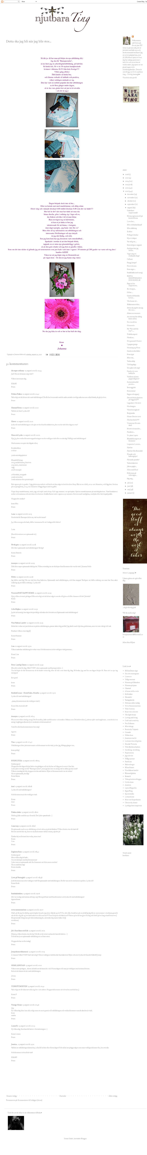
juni (128, 486)
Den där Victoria (131, 744)
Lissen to (128, 677)
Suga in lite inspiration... (132, 284)
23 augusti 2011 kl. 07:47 (23, 742)
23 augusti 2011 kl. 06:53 (26, 716)
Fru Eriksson (129, 723)
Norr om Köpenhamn (133, 800)
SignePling (129, 791)
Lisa (12, 646)
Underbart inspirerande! (132, 212)
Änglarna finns (16, 852)
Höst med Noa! (132, 470)
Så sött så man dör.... (134, 429)
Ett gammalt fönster (134, 341)
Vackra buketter (132, 463)
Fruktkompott (132, 334)
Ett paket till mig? (133, 368)
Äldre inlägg (113, 1096)
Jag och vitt (129, 756)
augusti (130, 208)
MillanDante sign (131, 671)
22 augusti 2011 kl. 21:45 (30, 394)
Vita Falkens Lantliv (18, 623)
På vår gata (15, 545)
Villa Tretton (130, 709)
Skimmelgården (130, 773)
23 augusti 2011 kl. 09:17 (35, 910)
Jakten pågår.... (132, 466)
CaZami (130, 259)
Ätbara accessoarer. (133, 313)
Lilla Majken (16, 609)
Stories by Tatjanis (131, 729)
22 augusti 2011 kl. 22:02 (31, 435)
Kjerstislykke (129, 794)
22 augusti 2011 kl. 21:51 (30, 408)
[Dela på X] (55, 355)
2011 (127, 191)
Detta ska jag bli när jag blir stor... (135, 309)
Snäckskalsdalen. (17, 894)
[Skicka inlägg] (46, 354)
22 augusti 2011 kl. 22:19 (26, 563)
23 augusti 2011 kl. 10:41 (36, 986)
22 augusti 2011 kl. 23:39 (35, 665)
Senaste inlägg (12, 1096)
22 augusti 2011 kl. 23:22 (23, 646)
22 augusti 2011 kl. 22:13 (24, 514)
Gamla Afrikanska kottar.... (133, 297)
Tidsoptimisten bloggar (133, 779)
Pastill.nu (128, 762)
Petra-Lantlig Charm (18, 665)
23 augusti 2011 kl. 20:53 (27, 1026)
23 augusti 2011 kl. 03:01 (48, 693)
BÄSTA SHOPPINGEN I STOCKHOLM (134, 278)
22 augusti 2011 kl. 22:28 (24, 577)
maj (128, 489)
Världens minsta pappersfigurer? (133, 378)
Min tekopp (129, 726)
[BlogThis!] (53, 355)
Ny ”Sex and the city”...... (132, 330)
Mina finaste (129, 767)
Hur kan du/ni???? (133, 420)
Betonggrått (131, 387)
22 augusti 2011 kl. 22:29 (43, 593)
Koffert (129, 232)
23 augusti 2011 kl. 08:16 (27, 826)
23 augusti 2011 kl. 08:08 (23, 786)
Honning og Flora (133, 348)
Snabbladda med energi (135, 273)
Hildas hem (129, 735)
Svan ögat (130, 354)
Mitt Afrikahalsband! (134, 225)
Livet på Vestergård (18, 877)
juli (128, 483)
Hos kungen (131, 406)
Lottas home (129, 797)
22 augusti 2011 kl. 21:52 (25, 421)
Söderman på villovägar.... (132, 474)
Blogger (84, 1139)
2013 (127, 185)
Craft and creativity (132, 721)
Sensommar (131, 391)
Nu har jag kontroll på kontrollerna (135, 217)
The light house (130, 715)
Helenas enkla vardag (132, 703)
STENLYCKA (16, 761)
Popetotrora (129, 753)
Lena (13, 514)
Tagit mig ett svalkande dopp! (133, 255)
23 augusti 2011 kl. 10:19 (37, 952)
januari (130, 493)
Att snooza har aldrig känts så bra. (134, 318)
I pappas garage (132, 344)
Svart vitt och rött (131, 712)
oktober (130, 201)
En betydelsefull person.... (132, 383)
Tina (13, 742)
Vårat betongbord (133, 410)
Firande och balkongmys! (132, 455)
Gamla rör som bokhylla (132, 372)
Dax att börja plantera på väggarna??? (134, 399)
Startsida (63, 1096)
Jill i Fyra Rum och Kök (19, 931)
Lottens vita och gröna (133, 741)
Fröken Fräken (16, 394)
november (131, 198)
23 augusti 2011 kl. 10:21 (34, 965)
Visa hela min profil (130, 78)
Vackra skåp (131, 361)
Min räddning (132, 228)
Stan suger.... (131, 269)
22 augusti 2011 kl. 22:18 (27, 545)
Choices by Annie (131, 803)
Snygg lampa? (132, 263)
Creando (128, 732)
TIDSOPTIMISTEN (19, 986)
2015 (127, 178)
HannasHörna (16, 408)
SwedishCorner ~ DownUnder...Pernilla (25, 693)
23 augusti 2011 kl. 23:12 (26, 1044)
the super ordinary (17, 371)
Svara (13, 387)
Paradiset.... (131, 432)
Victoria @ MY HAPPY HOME (22, 593)
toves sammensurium (18, 910)
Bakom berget (130, 764)
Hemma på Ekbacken (132, 682)
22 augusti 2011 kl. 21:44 (33, 371)
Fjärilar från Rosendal (135, 451)
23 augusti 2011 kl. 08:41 (30, 852)
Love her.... (131, 221)
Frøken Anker (16, 812)
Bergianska (131, 413)
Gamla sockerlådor (133, 351)
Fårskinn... (130, 338)
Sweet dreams (131, 266)
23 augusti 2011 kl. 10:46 (30, 1005)
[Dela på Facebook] (57, 355)
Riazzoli (128, 776)
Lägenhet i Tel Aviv (134, 403)
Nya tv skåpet (132, 238)
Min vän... (130, 358)
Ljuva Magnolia (130, 788)
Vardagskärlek (129, 700)
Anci (13, 786)
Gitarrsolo (131, 325)
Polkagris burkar (132, 235)
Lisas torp (15, 826)
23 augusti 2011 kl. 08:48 (34, 877)
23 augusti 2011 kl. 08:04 (31, 761)
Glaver (13, 421)
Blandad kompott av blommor (134, 440)
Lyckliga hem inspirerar (133, 806)
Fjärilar (129, 447)
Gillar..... (130, 292)
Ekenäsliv (128, 697)
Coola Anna (129, 782)
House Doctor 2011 (134, 416)
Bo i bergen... (131, 289)
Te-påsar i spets (132, 435)
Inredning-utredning (132, 750)
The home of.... (132, 301)
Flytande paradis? (133, 460)
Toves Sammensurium (133, 706)
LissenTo (14, 1026)
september (131, 204)
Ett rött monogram (132, 674)
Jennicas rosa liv (130, 738)
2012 (127, 188)
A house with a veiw (132, 691)
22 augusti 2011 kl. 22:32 (29, 609)
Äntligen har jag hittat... (132, 249)
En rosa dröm (132, 322)
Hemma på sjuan (131, 685)
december (130, 194)
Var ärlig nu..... (132, 242)
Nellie (13, 577)
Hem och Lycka (17, 435)
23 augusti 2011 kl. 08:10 (30, 812)
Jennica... (14, 1044)
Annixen (128, 785)
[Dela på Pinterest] (59, 355)
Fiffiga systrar (130, 759)
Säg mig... (130, 479)
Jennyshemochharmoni (19, 952)
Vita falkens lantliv (131, 770)
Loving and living (131, 718)
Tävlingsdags (131, 364)
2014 (127, 181)
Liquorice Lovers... (134, 444)
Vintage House (16, 1005)
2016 (127, 174)
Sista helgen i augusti (134, 245)
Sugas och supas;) (133, 394)
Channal (128, 688)
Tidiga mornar (130, 679)
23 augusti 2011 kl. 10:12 (37, 931)
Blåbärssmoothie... (133, 304)
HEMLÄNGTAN (18, 965)
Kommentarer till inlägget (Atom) (30, 1100)
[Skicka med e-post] (51, 355)
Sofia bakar (129, 694)
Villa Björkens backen (132, 747)
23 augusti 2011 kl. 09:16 (31, 894)
